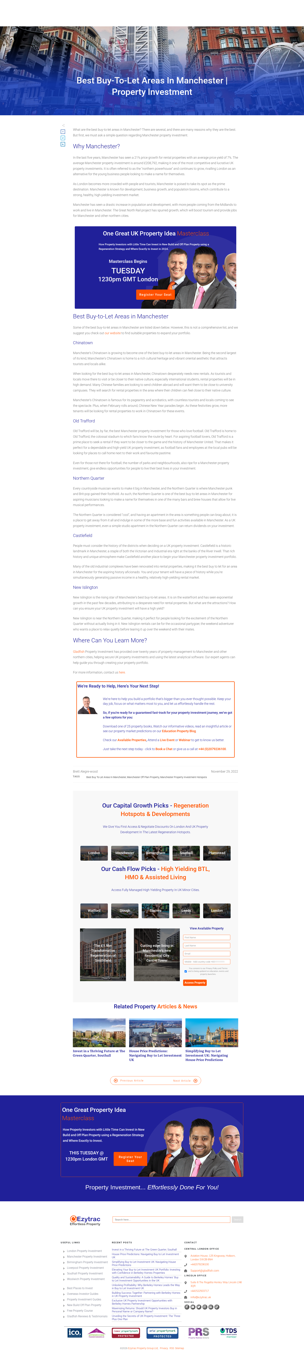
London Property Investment (84, 1251)
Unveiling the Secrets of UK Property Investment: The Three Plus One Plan (146, 1317)
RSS (172, 1348)
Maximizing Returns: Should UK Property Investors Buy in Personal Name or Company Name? (146, 1310)
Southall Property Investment (85, 1273)
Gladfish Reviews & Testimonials (87, 1316)
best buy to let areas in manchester (106, 777)
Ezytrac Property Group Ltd (143, 1348)
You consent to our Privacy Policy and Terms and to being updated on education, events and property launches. (208, 971)
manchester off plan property (143, 777)
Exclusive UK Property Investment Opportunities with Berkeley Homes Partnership (146, 1302)
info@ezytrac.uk (201, 1297)
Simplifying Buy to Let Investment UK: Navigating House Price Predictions (211, 1041)
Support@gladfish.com (205, 1270)
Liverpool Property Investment (85, 1267)
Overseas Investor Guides (82, 1293)
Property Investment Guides (84, 1299)
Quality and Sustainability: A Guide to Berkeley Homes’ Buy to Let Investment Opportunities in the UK (146, 1279)
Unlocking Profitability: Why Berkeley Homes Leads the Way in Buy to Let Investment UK (146, 1287)
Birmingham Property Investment (87, 1262)
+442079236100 (200, 1264)
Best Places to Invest (80, 1288)
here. (122, 672)
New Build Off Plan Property (84, 1305)
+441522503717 (200, 1291)
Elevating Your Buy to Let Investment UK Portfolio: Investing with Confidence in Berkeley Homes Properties (146, 1271)
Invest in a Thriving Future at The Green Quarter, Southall (99, 1041)
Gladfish (78, 651)
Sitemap (179, 1348)
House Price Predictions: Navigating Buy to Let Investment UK (155, 1041)
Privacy (164, 1348)
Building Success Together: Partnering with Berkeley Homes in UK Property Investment (146, 1294)
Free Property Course (80, 1310)
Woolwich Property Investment (86, 1279)
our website (113, 333)
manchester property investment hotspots (183, 777)
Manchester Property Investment (87, 1256)
